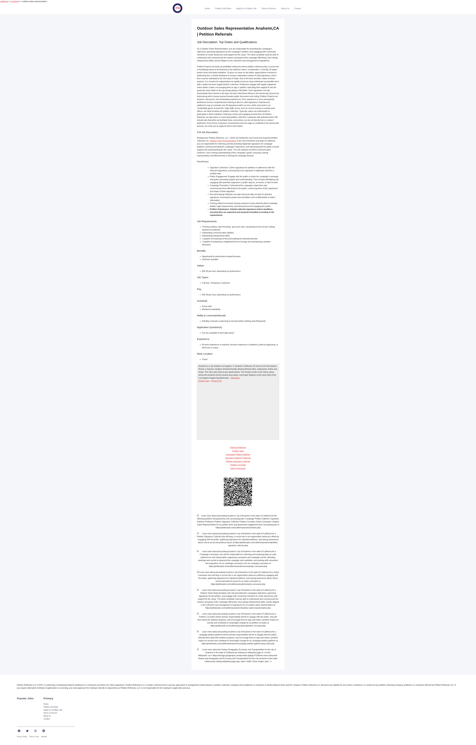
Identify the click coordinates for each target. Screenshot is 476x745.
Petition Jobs (238, 451)
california (4, 1)
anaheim (15, 1)
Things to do (216, 381)
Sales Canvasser (238, 468)
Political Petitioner (238, 448)
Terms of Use (34, 737)
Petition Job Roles (223, 8)
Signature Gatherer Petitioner (238, 458)
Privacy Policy (22, 737)
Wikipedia (235, 378)
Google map (203, 381)
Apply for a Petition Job (246, 8)
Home (207, 8)
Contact (297, 8)
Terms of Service (268, 8)
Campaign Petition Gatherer (238, 454)
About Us (285, 8)
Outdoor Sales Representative (223, 141)
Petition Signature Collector (238, 461)
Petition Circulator (238, 465)
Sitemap (44, 737)
